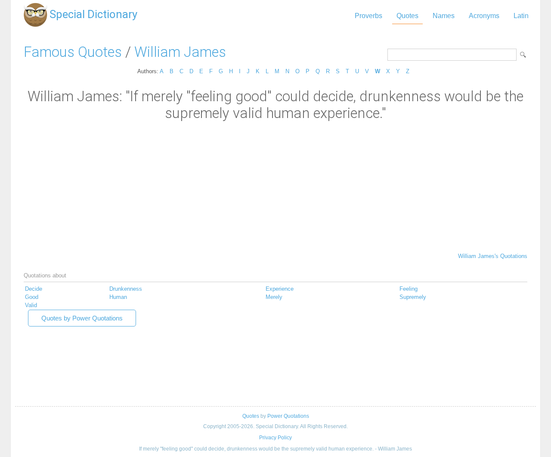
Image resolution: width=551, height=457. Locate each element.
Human (118, 297)
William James (180, 52)
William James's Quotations (492, 256)
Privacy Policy (275, 438)
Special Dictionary (93, 14)
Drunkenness (125, 289)
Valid (31, 305)
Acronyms (484, 15)
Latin (521, 15)
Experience (280, 289)
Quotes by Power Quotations (82, 318)
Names (444, 15)
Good (31, 297)
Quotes (407, 15)
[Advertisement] (275, 186)
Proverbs (368, 15)
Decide (33, 289)
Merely (274, 297)
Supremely (412, 297)
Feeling (408, 289)
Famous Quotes (73, 52)
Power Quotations (288, 416)
